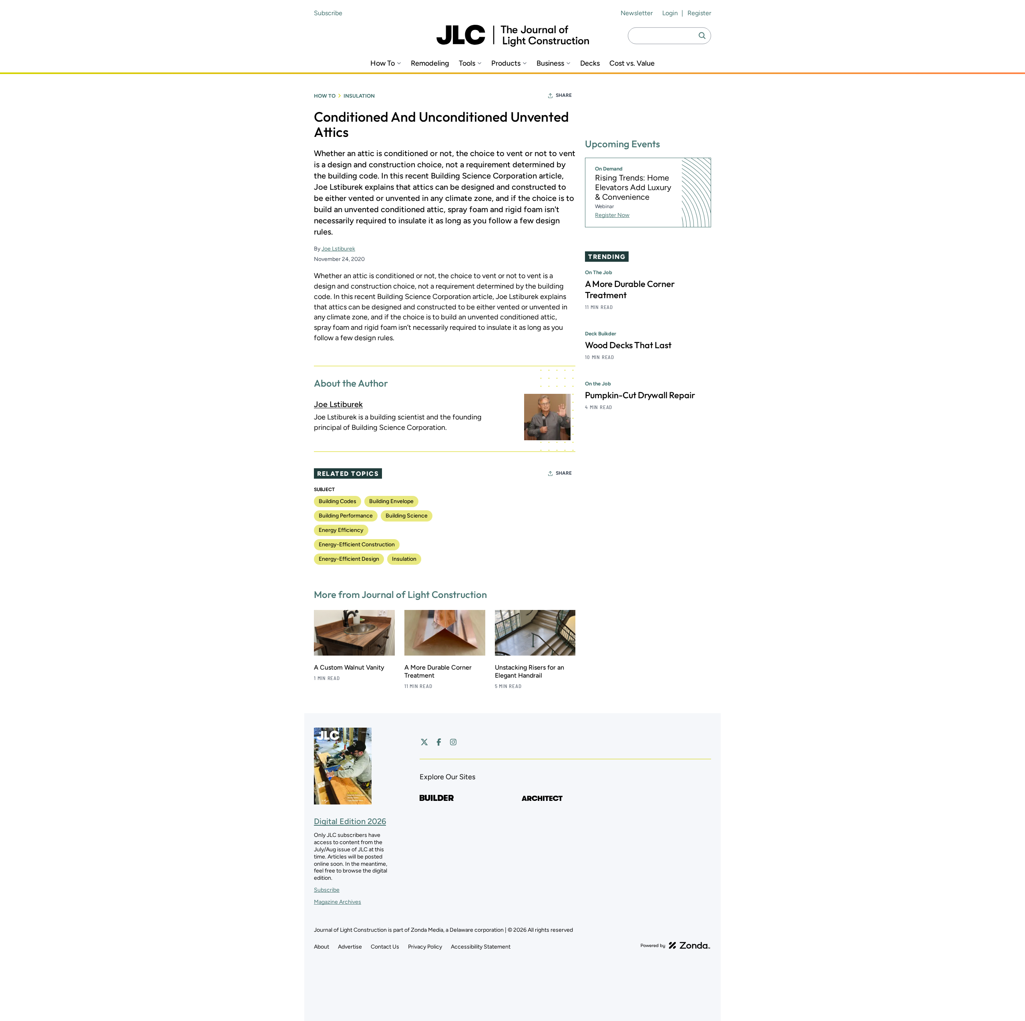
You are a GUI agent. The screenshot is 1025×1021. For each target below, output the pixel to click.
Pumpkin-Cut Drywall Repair (640, 395)
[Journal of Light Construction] (512, 36)
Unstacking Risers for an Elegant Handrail (529, 671)
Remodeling (430, 63)
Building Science (407, 515)
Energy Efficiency (341, 530)
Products (506, 63)
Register (699, 13)
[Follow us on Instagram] (453, 742)
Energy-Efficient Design (349, 559)
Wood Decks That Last (628, 345)
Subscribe (328, 13)
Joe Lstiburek (338, 248)
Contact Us (385, 946)
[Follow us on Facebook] (439, 742)
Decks (590, 63)
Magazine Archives (337, 902)
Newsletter (637, 13)
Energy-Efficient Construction (357, 544)
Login (670, 13)
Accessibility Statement (480, 946)
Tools (467, 63)
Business (550, 63)
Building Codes (337, 501)
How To (382, 63)
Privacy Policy (425, 946)
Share (564, 95)
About (321, 946)
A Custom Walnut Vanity (349, 667)
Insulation (359, 95)
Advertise (350, 946)
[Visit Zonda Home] (675, 945)
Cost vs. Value (632, 63)
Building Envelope (391, 501)
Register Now (612, 215)
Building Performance (346, 515)
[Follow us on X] (424, 742)
